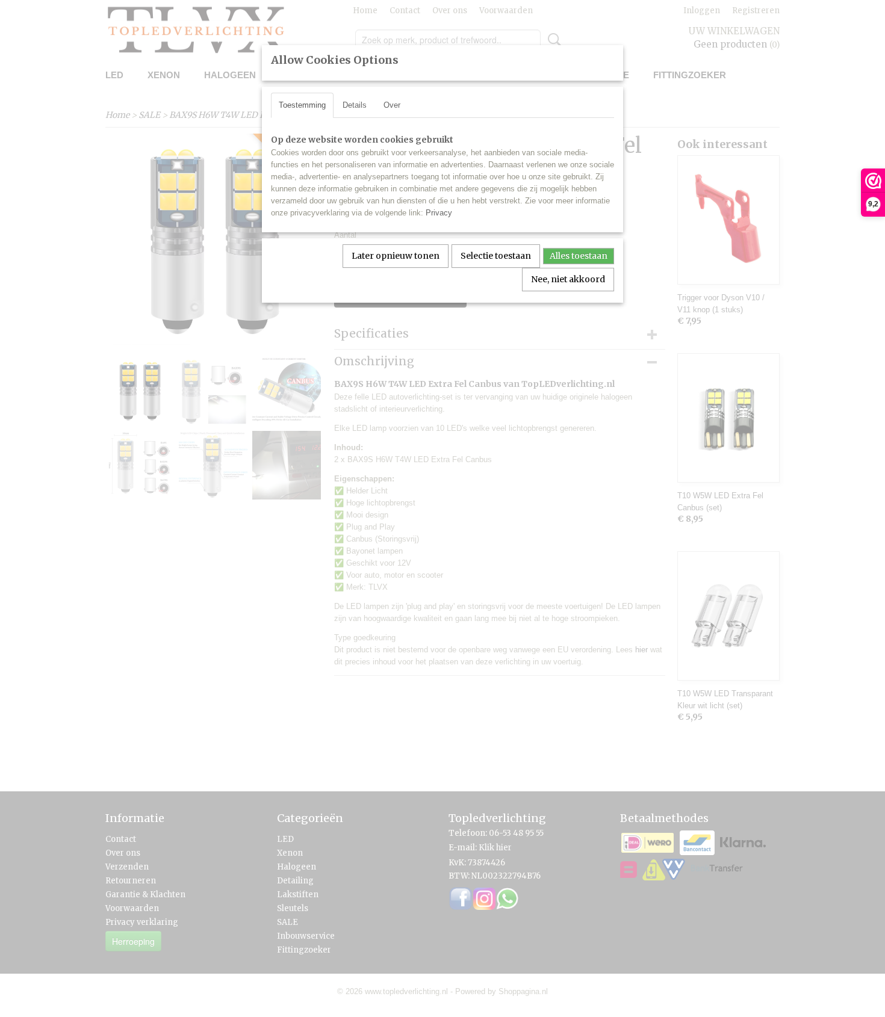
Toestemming (302, 105)
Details (355, 105)
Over (392, 105)
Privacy (439, 212)
